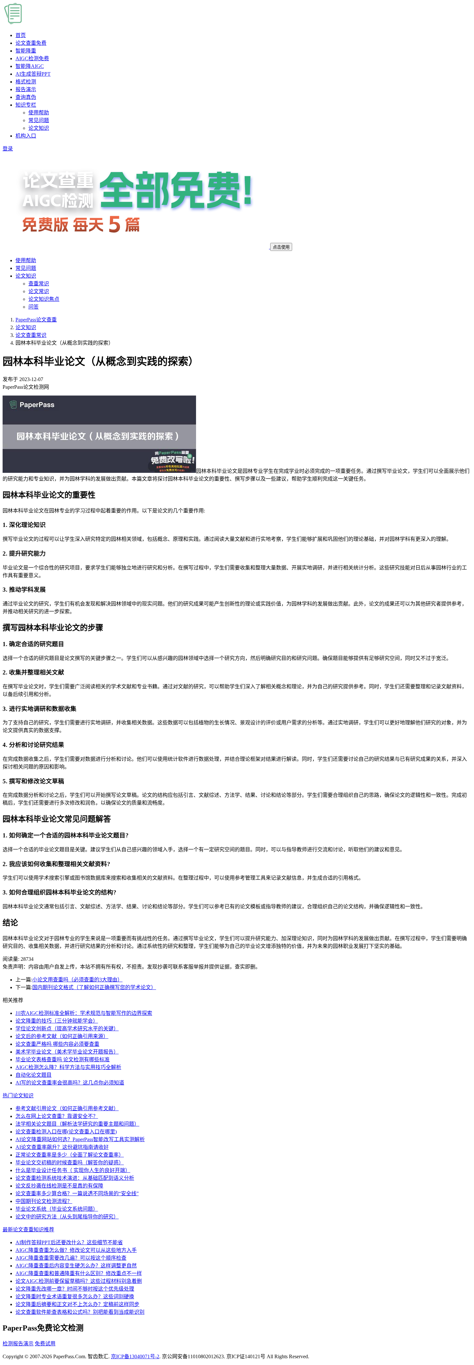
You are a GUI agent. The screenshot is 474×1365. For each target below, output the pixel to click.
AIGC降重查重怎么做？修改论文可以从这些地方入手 (76, 1250)
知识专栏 (25, 105)
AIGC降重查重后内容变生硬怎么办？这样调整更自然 (76, 1265)
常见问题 (38, 120)
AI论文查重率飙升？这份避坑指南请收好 (62, 1147)
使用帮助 (38, 112)
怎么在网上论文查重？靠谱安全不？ (56, 1116)
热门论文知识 (18, 1095)
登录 (8, 148)
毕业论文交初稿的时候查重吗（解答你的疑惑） (69, 1162)
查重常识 (38, 283)
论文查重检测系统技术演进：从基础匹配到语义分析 (74, 1178)
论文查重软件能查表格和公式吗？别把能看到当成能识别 (79, 1312)
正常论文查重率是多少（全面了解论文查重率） (69, 1155)
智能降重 (25, 50)
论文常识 (38, 291)
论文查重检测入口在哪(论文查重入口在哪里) (66, 1131)
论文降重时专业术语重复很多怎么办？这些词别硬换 (74, 1296)
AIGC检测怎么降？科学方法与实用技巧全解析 (68, 1067)
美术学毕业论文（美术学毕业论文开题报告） (67, 1052)
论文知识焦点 (43, 299)
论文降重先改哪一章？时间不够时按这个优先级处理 (74, 1289)
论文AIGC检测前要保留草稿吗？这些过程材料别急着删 (78, 1281)
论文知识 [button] (25, 276)
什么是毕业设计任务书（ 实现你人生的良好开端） (72, 1170)
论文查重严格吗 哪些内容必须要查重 (57, 1044)
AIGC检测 (32, 58)
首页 (20, 35)
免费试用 (45, 1343)
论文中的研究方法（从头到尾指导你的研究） (67, 1216)
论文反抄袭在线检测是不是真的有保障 (59, 1185)
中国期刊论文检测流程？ (43, 1201)
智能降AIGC (29, 66)
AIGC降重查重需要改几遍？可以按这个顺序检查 (70, 1258)
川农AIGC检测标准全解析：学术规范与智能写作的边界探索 (83, 1013)
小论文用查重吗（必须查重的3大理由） (77, 979)
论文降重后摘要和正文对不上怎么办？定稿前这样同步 (77, 1304)
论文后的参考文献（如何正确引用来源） (61, 1036)
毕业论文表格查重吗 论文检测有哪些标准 (62, 1059)
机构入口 (25, 135)
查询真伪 (25, 97)
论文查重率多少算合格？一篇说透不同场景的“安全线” (77, 1193)
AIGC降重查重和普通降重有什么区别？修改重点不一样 (78, 1273)
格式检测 (25, 81)
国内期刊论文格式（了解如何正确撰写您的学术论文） (94, 987)
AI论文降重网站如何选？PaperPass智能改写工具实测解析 (80, 1139)
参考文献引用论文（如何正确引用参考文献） (67, 1108)
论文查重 (30, 43)
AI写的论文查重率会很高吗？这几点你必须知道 (69, 1082)
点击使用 (281, 247)
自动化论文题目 (33, 1075)
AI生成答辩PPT (33, 74)
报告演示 (25, 89)
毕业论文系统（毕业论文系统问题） (56, 1209)
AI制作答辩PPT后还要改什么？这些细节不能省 (69, 1242)
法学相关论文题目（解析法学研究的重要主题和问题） (77, 1124)
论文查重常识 (30, 335)
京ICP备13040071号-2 (135, 1356)
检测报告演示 (18, 1343)
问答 (33, 307)
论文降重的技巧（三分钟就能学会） (56, 1021)
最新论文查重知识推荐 (28, 1229)
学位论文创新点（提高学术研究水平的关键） (67, 1028)
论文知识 (38, 128)
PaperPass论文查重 (36, 319)
